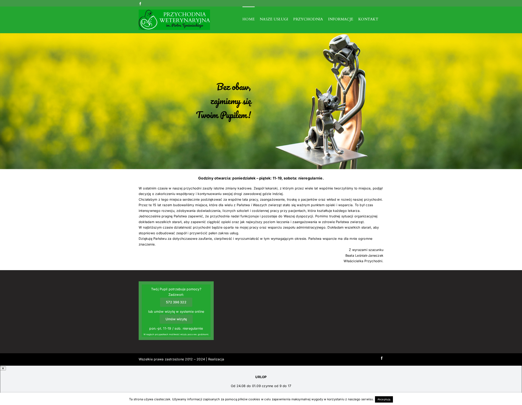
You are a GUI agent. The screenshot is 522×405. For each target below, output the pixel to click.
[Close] (3, 368)
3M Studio (233, 359)
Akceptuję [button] (383, 399)
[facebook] (381, 358)
